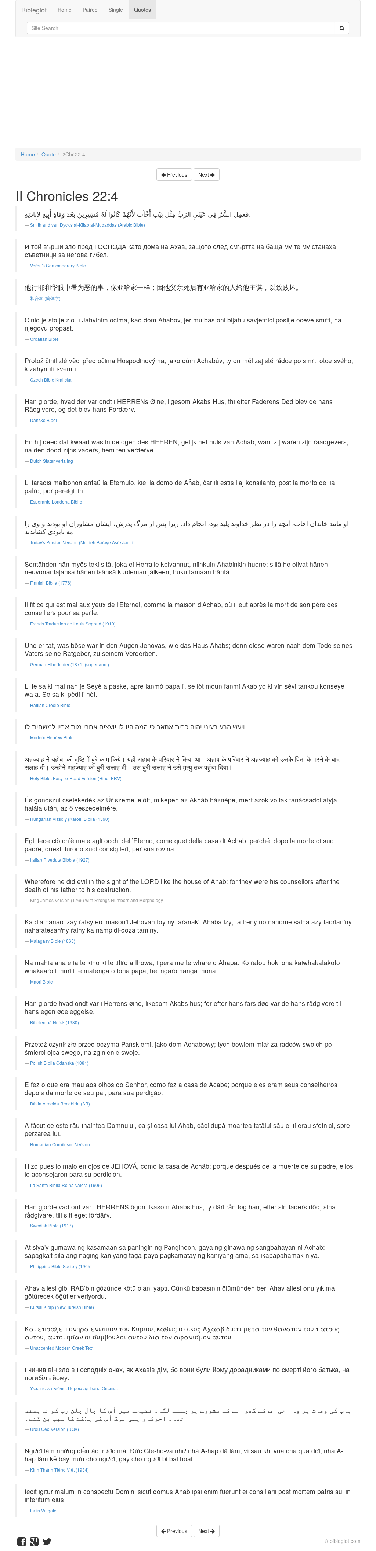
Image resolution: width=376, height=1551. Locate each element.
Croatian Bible (44, 339)
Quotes (142, 9)
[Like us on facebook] (21, 1543)
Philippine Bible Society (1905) (61, 1266)
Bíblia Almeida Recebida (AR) (60, 1103)
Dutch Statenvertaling (51, 461)
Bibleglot (34, 9)
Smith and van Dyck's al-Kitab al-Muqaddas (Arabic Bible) (87, 224)
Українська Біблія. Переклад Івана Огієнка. (74, 1388)
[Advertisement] (188, 96)
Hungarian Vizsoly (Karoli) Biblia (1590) (69, 819)
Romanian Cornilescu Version (60, 1144)
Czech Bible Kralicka (51, 379)
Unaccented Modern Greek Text (61, 1348)
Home (65, 9)
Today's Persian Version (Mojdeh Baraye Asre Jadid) (82, 542)
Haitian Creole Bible (50, 705)
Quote (48, 154)
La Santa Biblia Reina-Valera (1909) (66, 1185)
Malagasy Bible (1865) (52, 941)
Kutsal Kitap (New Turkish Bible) (62, 1307)
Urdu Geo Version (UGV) (54, 1429)
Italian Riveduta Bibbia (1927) (60, 859)
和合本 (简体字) (45, 298)
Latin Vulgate (43, 1510)
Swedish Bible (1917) (51, 1225)
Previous (176, 174)
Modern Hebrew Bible (52, 737)
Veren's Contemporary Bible (58, 265)
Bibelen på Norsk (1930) (54, 1022)
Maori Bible (41, 981)
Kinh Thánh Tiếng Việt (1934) (59, 1470)
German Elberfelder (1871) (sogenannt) (69, 664)
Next (204, 174)
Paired (90, 9)
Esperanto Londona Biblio (56, 501)
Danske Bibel (43, 420)
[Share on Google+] (34, 1543)
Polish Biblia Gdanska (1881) (59, 1063)
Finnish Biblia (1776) (51, 583)
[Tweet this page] (47, 1543)
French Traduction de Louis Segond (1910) (73, 623)
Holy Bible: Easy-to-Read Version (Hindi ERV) (76, 778)
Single (116, 9)
